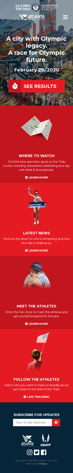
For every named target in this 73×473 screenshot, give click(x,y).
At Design (42, 463)
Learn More (38, 177)
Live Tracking (37, 397)
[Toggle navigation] (65, 17)
